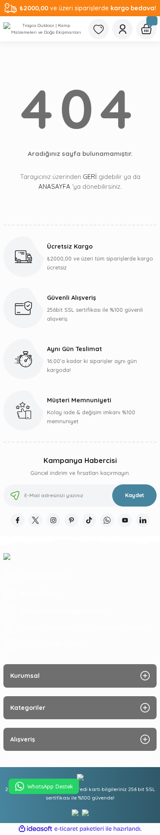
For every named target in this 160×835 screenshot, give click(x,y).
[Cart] (146, 29)
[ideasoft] (35, 829)
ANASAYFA (54, 186)
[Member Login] (122, 29)
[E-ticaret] (79, 829)
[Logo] (42, 28)
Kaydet (134, 495)
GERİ (90, 177)
